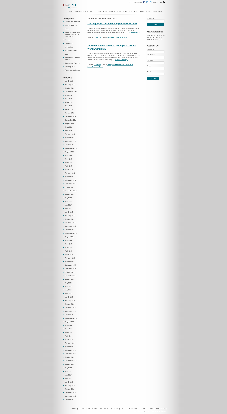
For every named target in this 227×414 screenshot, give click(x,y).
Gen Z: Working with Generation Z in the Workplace (72, 34)
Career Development (72, 22)
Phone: (149, 66)
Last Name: (151, 55)
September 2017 (70, 191)
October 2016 (69, 230)
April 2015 (68, 293)
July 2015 (68, 283)
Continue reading (133, 32)
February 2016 (70, 258)
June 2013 (68, 371)
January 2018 (69, 177)
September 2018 (70, 148)
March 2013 (69, 382)
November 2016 (70, 226)
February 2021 (70, 85)
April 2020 (68, 106)
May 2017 (68, 205)
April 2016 (68, 251)
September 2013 (70, 361)
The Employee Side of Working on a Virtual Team (112, 24)
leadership (90, 67)
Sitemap (163, 411)
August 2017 (69, 194)
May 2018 (68, 162)
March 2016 (69, 255)
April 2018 (68, 166)
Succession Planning (72, 63)
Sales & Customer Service (84, 11)
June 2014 (68, 329)
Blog (148, 11)
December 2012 (70, 393)
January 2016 (69, 261)
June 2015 (68, 286)
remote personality (113, 37)
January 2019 (69, 138)
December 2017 (70, 180)
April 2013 (68, 378)
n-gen (67, 54)
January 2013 (69, 389)
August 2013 (69, 364)
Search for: (150, 18)
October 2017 (69, 187)
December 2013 (70, 350)
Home (71, 11)
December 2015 (70, 265)
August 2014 (69, 322)
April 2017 (68, 208)
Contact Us (157, 2)
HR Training (139, 11)
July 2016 (68, 240)
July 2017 (68, 198)
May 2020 (68, 102)
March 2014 (69, 339)
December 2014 (70, 308)
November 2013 (70, 354)
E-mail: (149, 71)
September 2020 (70, 92)
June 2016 (68, 244)
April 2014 (68, 336)
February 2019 (70, 134)
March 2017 (69, 212)
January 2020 (69, 113)
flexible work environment (124, 65)
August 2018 (69, 152)
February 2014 (70, 343)
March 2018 (69, 169)
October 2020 (69, 88)
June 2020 (68, 99)
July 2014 (68, 325)
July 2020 (68, 95)
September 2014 (70, 318)
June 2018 (68, 159)
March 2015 (69, 297)
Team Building (128, 11)
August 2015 (69, 279)
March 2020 (69, 109)
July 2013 (68, 368)
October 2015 (69, 272)
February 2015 (70, 300)
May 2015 (68, 290)
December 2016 (70, 223)
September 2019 (70, 120)
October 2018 (69, 145)
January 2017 (69, 219)
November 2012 (70, 396)
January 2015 (69, 304)
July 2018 (68, 155)
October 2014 (69, 315)
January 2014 (69, 347)
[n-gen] (69, 8)
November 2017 (70, 184)
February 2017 (70, 216)
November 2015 (70, 269)
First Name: (151, 49)
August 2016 (69, 237)
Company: (150, 60)
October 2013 (69, 357)
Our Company (157, 11)
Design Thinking (71, 25)
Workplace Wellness (72, 70)
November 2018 (70, 141)
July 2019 (68, 127)
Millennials (110, 11)
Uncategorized (70, 67)
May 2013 (68, 375)
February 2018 (70, 173)
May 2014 (68, 332)
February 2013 (70, 386)
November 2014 (70, 311)
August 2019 (69, 123)
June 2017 (68, 201)
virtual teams (124, 37)
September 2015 (70, 276)
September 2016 (70, 233)
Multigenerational (71, 50)
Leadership (100, 11)
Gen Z (119, 11)
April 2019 (68, 130)
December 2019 (70, 116)
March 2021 (69, 81)
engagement (111, 65)
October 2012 (69, 400)
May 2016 (68, 247)
